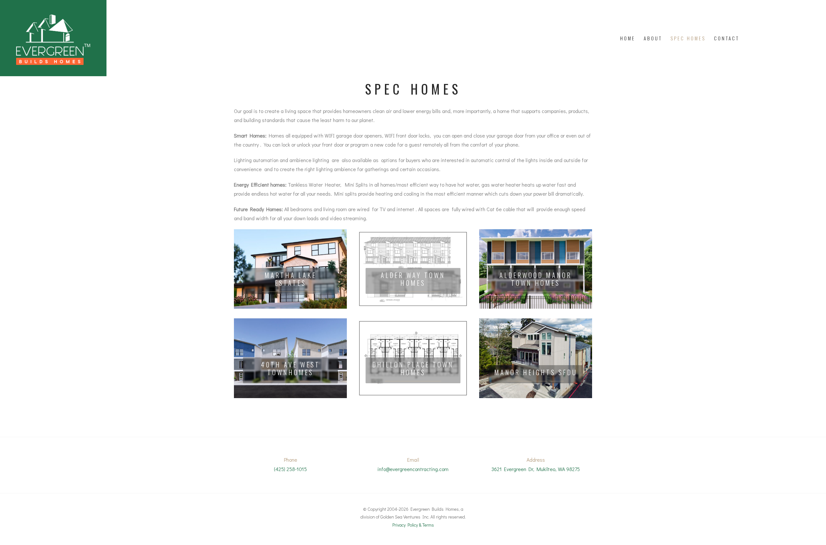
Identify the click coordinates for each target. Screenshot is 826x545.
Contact (726, 38)
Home (627, 38)
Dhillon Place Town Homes (413, 368)
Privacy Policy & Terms (413, 525)
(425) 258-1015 (290, 469)
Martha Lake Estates (291, 279)
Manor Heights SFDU (535, 372)
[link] (290, 269)
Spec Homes (688, 38)
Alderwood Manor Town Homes (535, 279)
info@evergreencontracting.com (413, 469)
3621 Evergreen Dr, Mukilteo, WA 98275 (535, 469)
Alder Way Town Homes (413, 279)
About (653, 38)
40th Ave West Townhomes (290, 368)
